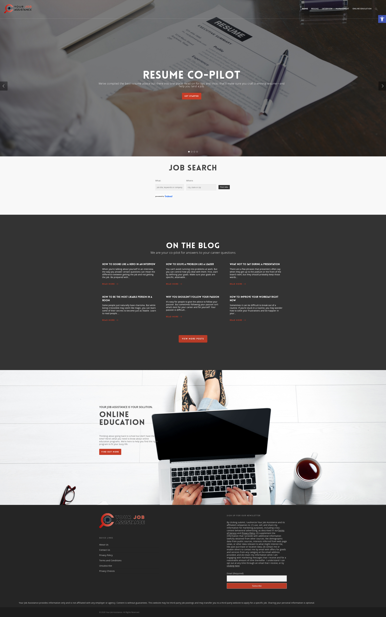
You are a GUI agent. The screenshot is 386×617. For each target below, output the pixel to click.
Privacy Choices (107, 571)
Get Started (191, 96)
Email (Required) (235, 573)
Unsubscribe (105, 565)
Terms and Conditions (110, 560)
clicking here (233, 565)
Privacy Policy (106, 555)
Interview (327, 9)
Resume (315, 9)
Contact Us (104, 549)
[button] (382, 19)
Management (342, 9)
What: (158, 180)
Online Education (362, 9)
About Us (103, 544)
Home (305, 9)
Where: (189, 180)
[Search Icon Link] (376, 11)
